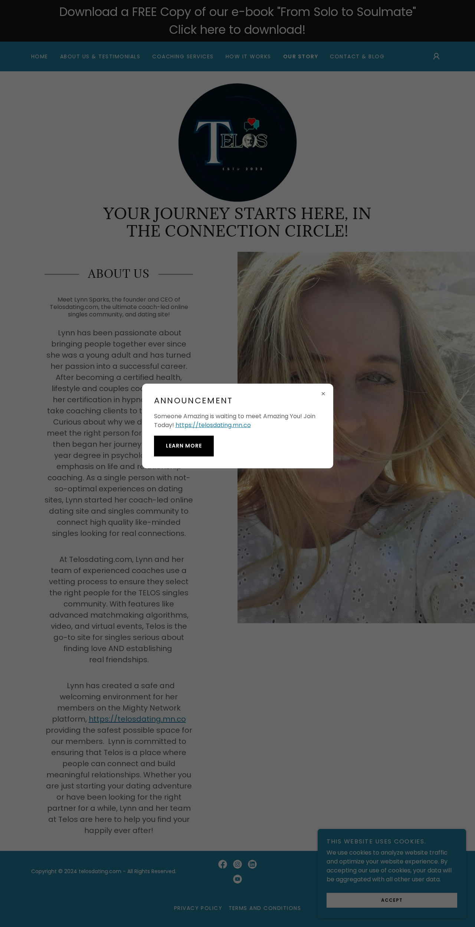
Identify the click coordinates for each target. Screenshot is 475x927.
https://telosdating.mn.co (213, 425)
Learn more (184, 445)
